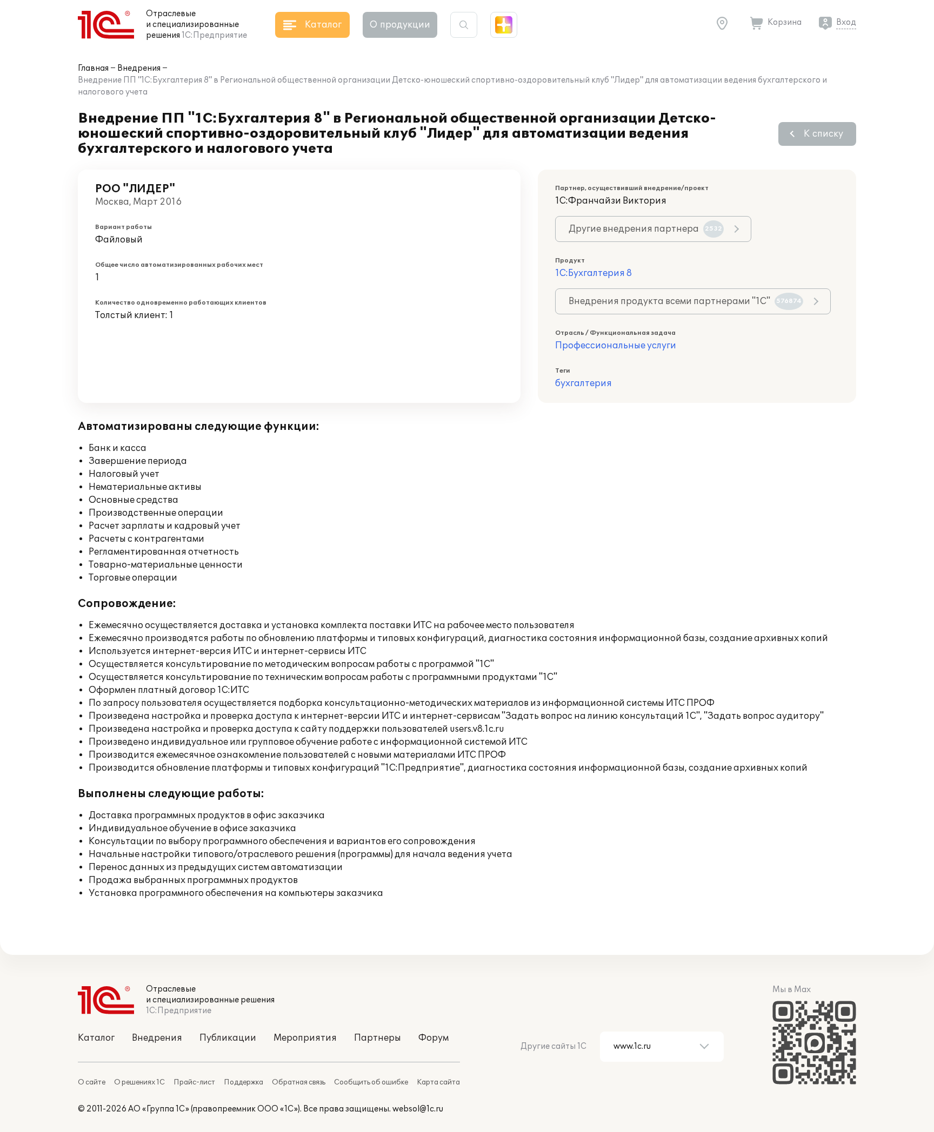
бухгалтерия (583, 383)
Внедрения (139, 68)
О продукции (400, 24)
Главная (93, 68)
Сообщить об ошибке (371, 1082)
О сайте (91, 1082)
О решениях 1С (139, 1082)
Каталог (96, 1038)
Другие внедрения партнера (645, 229)
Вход (846, 22)
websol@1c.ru (417, 1109)
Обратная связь (298, 1082)
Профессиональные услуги (615, 345)
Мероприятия (305, 1038)
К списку (823, 134)
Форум (433, 1038)
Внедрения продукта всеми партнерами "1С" (685, 301)
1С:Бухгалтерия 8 (593, 273)
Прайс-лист (194, 1082)
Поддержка (243, 1082)
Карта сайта (438, 1082)
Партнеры (377, 1038)
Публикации (227, 1038)
